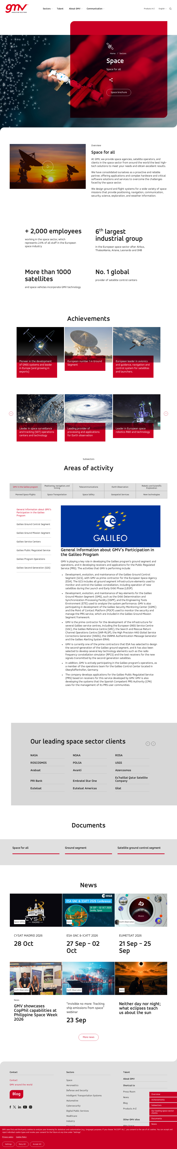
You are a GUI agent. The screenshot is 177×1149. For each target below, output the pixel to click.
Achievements (158, 1100)
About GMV (74, 9)
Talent (60, 9)
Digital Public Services (77, 1111)
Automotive (72, 1101)
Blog (16, 1094)
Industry (70, 1121)
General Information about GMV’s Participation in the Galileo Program (34, 512)
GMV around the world (21, 1085)
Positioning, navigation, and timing (57, 487)
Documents (156, 1119)
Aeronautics (72, 1085)
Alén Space (128, 1126)
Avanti (77, 770)
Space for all (20, 848)
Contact (14, 1080)
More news (88, 1037)
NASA (34, 755)
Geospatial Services (120, 495)
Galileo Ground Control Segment (33, 524)
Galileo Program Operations (31, 559)
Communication (94, 9)
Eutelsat (36, 788)
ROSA (119, 755)
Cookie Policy (21, 1137)
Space (69, 922)
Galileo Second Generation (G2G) (33, 568)
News (154, 1124)
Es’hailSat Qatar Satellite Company (131, 779)
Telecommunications (88, 487)
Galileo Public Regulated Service (33, 550)
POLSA (77, 763)
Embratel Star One (85, 781)
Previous (148, 744)
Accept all (37, 1144)
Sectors (47, 9)
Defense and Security (77, 1090)
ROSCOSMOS (38, 763)
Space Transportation (57, 495)
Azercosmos (123, 770)
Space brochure (119, 92)
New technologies (151, 495)
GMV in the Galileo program (25, 487)
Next (153, 744)
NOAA (76, 755)
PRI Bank (36, 781)
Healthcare (71, 1116)
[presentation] (11, 414)
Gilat (118, 788)
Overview (155, 1094)
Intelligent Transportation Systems (84, 1095)
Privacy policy (7, 1137)
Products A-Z (149, 9)
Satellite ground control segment (139, 848)
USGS (118, 763)
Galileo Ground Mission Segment (33, 533)
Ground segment (76, 848)
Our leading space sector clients (162, 1112)
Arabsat (35, 770)
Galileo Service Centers (29, 542)
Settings (8, 1144)
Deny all (22, 1144)
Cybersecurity (73, 1106)
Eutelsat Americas (85, 788)
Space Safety (88, 495)
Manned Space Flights (25, 495)
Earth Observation (120, 487)
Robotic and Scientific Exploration (152, 487)
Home (112, 53)
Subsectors (156, 1105)
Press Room (129, 1092)
